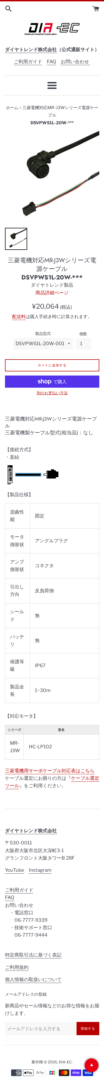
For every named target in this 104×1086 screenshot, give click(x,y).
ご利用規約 (17, 967)
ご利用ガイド (28, 61)
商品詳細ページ (52, 292)
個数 (83, 334)
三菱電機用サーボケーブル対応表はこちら (50, 770)
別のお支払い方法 (52, 392)
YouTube (14, 870)
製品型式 (43, 333)
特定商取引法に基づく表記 (33, 955)
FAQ (51, 61)
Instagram (40, 870)
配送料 (19, 316)
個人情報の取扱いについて (33, 979)
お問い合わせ (75, 61)
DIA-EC (65, 1062)
